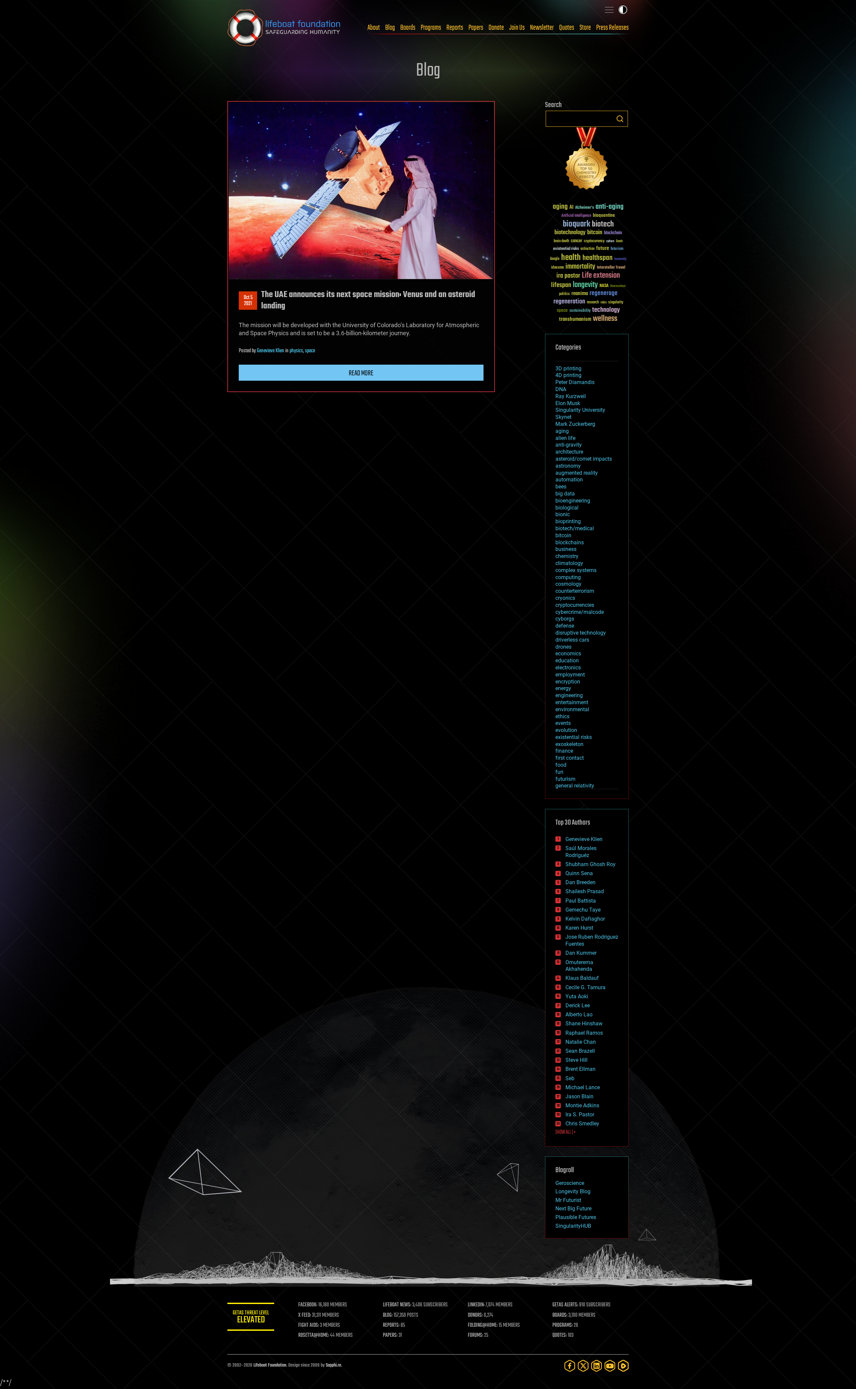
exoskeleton (569, 744)
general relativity (574, 785)
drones (563, 647)
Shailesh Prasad (584, 891)
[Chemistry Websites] (587, 160)
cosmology (568, 584)
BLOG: (388, 1315)
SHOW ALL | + (565, 1132)
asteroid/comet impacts (583, 459)
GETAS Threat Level (251, 1318)
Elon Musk (567, 403)
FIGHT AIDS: (308, 1325)
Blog (390, 28)
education (567, 660)
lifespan (561, 285)
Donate (496, 28)
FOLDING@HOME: (483, 1325)
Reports (454, 28)
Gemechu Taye (583, 910)
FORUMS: (475, 1335)
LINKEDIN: (476, 1305)
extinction (587, 249)
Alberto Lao (579, 1014)
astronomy (568, 466)
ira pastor (568, 276)
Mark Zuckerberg (575, 424)
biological (566, 507)
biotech (603, 224)
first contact (569, 758)
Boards (407, 28)
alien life (565, 438)
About (373, 28)
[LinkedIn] (596, 1366)
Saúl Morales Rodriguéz (581, 851)
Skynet (563, 417)
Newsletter (542, 28)
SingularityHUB (573, 1226)
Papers (475, 28)
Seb (569, 1078)
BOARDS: (559, 1315)
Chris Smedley (582, 1123)
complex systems (576, 570)
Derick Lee (577, 1005)
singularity (615, 302)
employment (570, 674)
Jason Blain (579, 1096)
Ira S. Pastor (579, 1114)
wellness (605, 318)
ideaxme (557, 268)
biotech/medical (574, 528)
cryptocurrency (594, 241)
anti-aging (610, 207)
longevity (585, 285)
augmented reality (576, 473)
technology (606, 310)
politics (564, 294)
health (571, 258)
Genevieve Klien (270, 351)
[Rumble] (623, 1366)
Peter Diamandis (575, 382)
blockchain (613, 233)
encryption (567, 681)
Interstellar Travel (611, 267)
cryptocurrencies (574, 605)
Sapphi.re (333, 1365)
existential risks (566, 249)
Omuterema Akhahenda (579, 966)
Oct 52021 (248, 301)
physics (296, 351)
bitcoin (594, 232)
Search (620, 119)
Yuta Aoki (576, 996)
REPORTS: (391, 1325)
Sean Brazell (580, 1051)
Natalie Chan (580, 1042)
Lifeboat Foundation (269, 1365)
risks (604, 302)
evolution (566, 730)
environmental (572, 709)
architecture (569, 452)
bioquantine (604, 215)
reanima (579, 293)
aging (560, 207)
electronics (568, 667)
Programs (431, 28)
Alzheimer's (584, 207)
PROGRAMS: (562, 1325)
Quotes (566, 28)
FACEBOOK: (307, 1305)
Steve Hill (576, 1060)
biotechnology (569, 232)
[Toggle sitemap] (609, 9)
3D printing (568, 368)
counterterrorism (574, 591)
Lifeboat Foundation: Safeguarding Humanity (284, 27)
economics (568, 653)
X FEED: (304, 1315)
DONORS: (475, 1315)
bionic (562, 514)
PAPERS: (390, 1335)
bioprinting (568, 521)
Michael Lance (582, 1087)
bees (560, 486)
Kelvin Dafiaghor (585, 919)
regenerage (604, 293)
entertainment (571, 702)
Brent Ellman (580, 1069)
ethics (562, 716)
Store (585, 28)
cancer (576, 241)
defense (564, 626)
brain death (561, 241)
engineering (569, 695)
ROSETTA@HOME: (313, 1335)
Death (619, 241)
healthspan (597, 258)
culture (610, 241)
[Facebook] (569, 1366)
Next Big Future (573, 1208)
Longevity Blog (573, 1191)
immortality (580, 267)
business (565, 549)
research (593, 302)
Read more (361, 373)
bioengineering (572, 500)
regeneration (569, 301)
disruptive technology (580, 633)
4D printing (568, 375)
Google (554, 259)
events (563, 723)
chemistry (566, 556)
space (310, 351)
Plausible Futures (575, 1217)
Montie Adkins (582, 1105)
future (602, 248)
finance (564, 751)
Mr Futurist (568, 1200)
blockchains (569, 542)
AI (571, 207)
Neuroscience (618, 286)
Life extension (601, 275)
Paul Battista (580, 901)
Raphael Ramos (584, 1033)
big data (565, 493)
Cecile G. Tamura (585, 987)
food (560, 765)
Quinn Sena (579, 873)
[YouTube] (610, 1366)
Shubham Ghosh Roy (590, 864)
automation (569, 479)
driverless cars (572, 640)
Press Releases (612, 28)
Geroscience (569, 1183)
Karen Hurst (579, 928)
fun (559, 772)
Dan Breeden (580, 882)
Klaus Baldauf (582, 978)
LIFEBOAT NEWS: (397, 1305)
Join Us (517, 28)
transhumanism (575, 319)
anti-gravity (568, 445)
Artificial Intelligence (576, 216)
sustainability (580, 311)
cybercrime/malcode (579, 612)
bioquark (576, 224)
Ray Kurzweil (570, 396)
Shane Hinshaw (584, 1023)
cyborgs (564, 619)
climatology (569, 563)
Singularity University (580, 410)
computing (568, 577)
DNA (560, 389)
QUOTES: (559, 1335)
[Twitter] (583, 1366)
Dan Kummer (581, 953)
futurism (617, 249)
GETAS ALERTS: (565, 1305)
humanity (620, 259)
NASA (604, 286)
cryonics (565, 598)
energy (563, 688)
